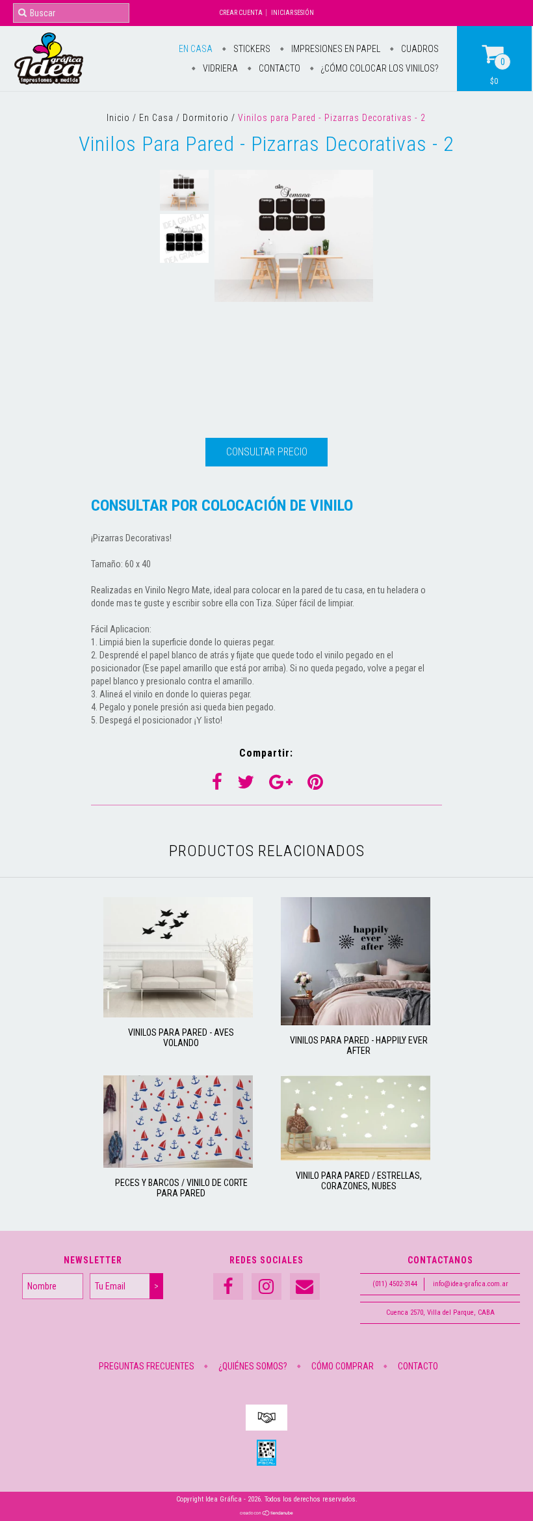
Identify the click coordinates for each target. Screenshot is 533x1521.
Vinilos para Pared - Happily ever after (359, 1045)
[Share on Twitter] (245, 782)
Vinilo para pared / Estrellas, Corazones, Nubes (359, 1180)
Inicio (118, 118)
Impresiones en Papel (334, 49)
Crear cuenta (241, 12)
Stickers (250, 49)
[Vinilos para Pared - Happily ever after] (355, 1022)
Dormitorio (206, 118)
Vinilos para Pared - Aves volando (181, 1037)
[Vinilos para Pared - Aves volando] (178, 1014)
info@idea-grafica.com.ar (470, 1284)
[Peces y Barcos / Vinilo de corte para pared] (178, 1164)
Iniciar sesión (292, 12)
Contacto (278, 68)
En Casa (196, 49)
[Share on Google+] (280, 782)
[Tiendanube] (266, 1514)
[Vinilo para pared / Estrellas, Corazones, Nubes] (355, 1157)
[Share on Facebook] (217, 782)
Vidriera (219, 68)
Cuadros (419, 49)
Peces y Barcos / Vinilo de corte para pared (181, 1188)
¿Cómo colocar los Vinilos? (379, 68)
